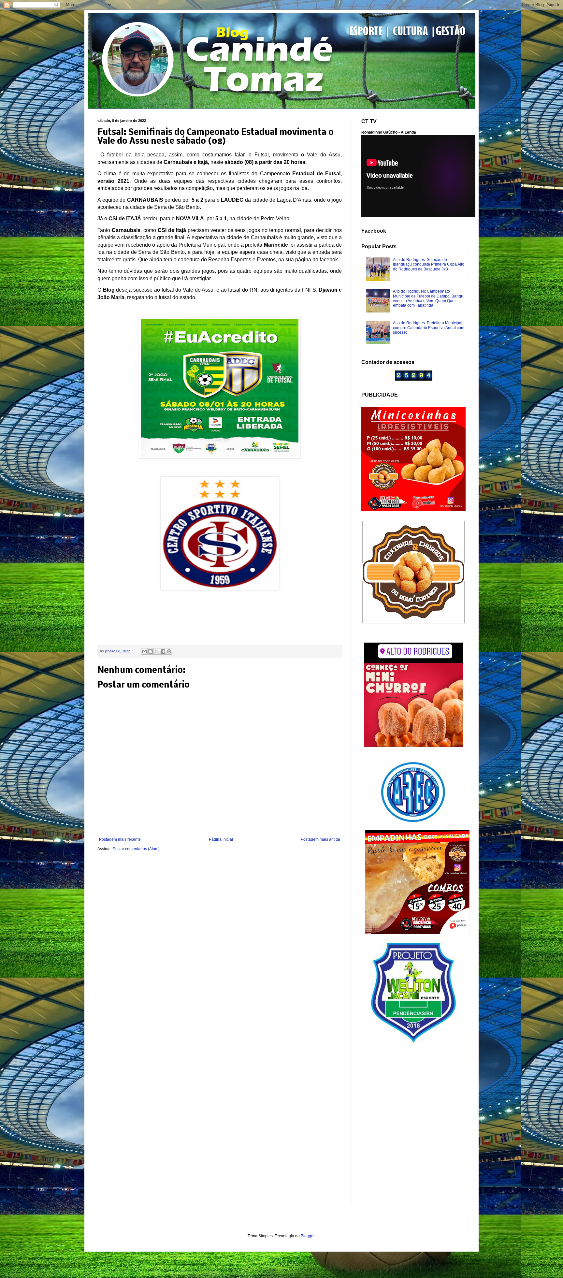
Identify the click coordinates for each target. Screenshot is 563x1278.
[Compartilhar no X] (156, 651)
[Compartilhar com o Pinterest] (169, 651)
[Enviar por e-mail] (144, 651)
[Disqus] (219, 942)
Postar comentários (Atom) (136, 849)
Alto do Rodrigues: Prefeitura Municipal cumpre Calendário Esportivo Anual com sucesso (428, 328)
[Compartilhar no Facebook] (163, 651)
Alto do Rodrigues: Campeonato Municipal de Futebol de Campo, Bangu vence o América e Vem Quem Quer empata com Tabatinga (428, 298)
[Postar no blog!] (150, 651)
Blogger (307, 1236)
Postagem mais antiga (320, 839)
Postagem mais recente (120, 839)
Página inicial (221, 839)
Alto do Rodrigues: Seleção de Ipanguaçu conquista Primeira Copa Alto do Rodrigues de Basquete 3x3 (428, 264)
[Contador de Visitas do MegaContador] (413, 379)
